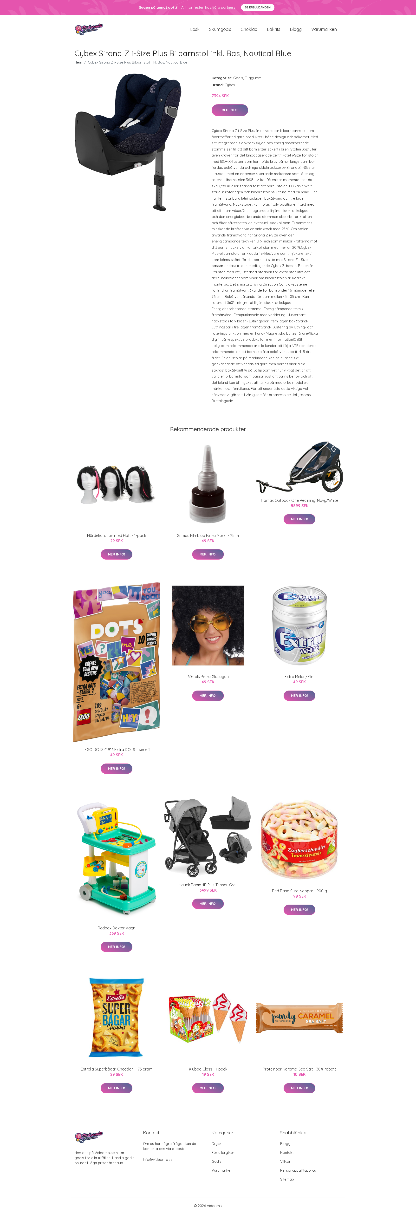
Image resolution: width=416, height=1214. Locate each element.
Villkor (285, 1161)
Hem (78, 62)
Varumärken (324, 29)
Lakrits (273, 29)
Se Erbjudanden (258, 7)
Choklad (249, 29)
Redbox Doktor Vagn (116, 928)
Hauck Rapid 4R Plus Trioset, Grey (208, 884)
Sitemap (287, 1179)
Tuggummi (253, 78)
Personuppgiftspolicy (298, 1170)
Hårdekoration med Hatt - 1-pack (116, 535)
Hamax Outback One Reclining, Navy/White (299, 500)
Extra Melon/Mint (300, 676)
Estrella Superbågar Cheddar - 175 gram (116, 1069)
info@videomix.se (158, 1159)
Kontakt (286, 1152)
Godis (238, 78)
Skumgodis (220, 29)
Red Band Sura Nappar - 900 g (299, 890)
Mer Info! (229, 110)
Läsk (195, 29)
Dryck (216, 1143)
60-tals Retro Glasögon (208, 676)
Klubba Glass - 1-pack (208, 1069)
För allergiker (223, 1152)
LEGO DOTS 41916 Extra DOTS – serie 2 (116, 749)
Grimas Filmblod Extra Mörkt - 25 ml (208, 535)
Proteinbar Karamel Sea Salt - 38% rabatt (299, 1069)
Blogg (296, 29)
